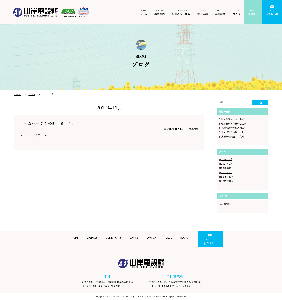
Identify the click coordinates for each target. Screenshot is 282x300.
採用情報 (253, 13)
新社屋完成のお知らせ (232, 119)
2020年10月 (227, 177)
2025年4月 (226, 159)
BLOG (169, 237)
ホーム (143, 13)
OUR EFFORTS (114, 237)
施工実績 (202, 13)
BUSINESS (92, 237)
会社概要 (220, 13)
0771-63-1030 (94, 286)
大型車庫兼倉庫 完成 (232, 136)
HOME (75, 237)
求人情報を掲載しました (233, 132)
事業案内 (159, 13)
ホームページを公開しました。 (48, 123)
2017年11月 (227, 181)
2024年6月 (226, 163)
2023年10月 (227, 168)
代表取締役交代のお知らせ (235, 128)
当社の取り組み (181, 13)
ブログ (237, 13)
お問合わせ (271, 13)
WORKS (134, 237)
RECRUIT (185, 237)
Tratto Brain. (182, 297)
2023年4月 (226, 172)
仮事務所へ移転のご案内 (233, 123)
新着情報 (194, 129)
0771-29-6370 (162, 286)
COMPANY (152, 237)
